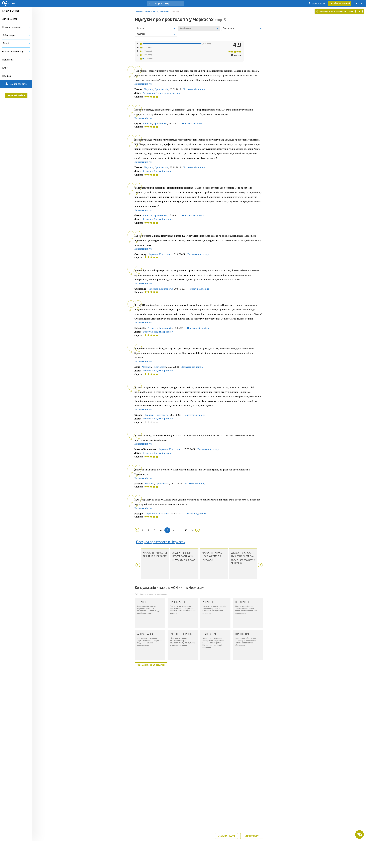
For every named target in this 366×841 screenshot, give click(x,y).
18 (192, 530)
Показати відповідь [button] (194, 89)
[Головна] (8, 3)
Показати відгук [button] (143, 83)
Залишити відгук (226, 836)
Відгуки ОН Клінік (151, 12)
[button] (165, 3)
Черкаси (148, 89)
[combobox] (242, 28)
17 (186, 530)
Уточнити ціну (251, 836)
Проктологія (161, 89)
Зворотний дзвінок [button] (16, 95)
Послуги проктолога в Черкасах (160, 542)
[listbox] (156, 28)
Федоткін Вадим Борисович (158, 171)
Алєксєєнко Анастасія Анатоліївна (161, 92)
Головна (138, 12)
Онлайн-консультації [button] (340, 3)
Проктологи (164, 12)
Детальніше (348, 11)
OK (359, 11)
